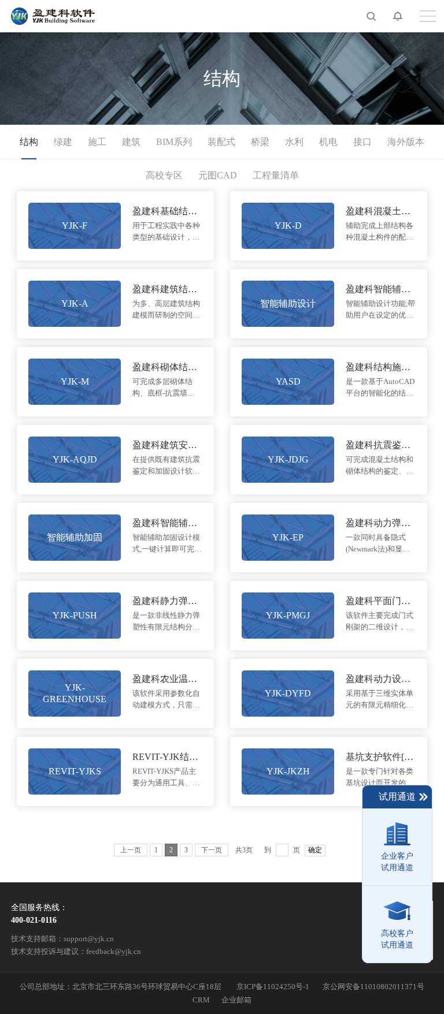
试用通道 (397, 796)
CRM (201, 1000)
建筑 (131, 142)
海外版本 (405, 142)
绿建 (63, 142)
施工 (97, 142)
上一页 (130, 850)
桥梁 (260, 142)
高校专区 (164, 175)
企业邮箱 (236, 1000)
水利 (294, 142)
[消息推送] (389, 16)
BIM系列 (174, 142)
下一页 (211, 850)
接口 (362, 142)
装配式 (221, 142)
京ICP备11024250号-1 (272, 987)
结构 (29, 142)
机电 (328, 142)
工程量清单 (276, 175)
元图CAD (217, 175)
